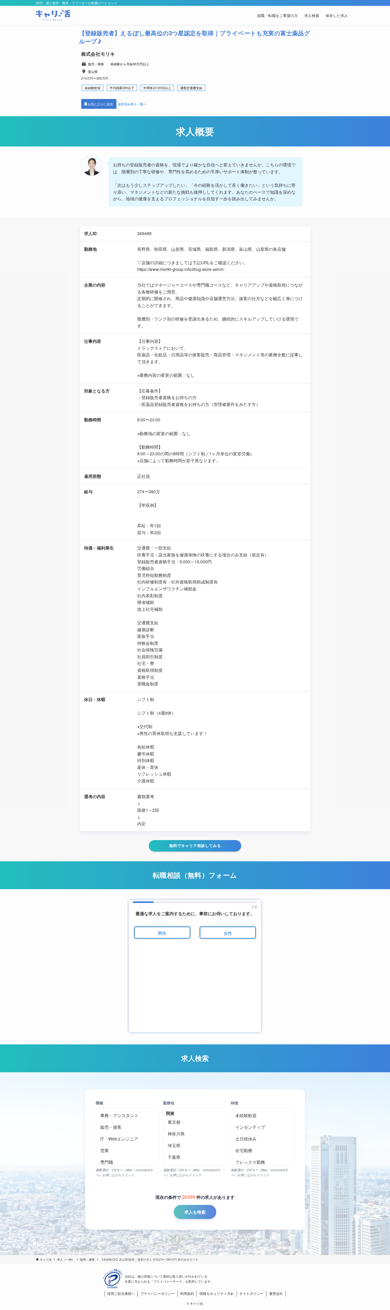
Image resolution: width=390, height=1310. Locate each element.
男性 (162, 933)
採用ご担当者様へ (121, 1293)
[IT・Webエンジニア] (127, 1139)
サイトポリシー (251, 1293)
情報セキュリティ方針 (217, 1293)
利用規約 (187, 1293)
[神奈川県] (195, 1134)
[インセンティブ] (262, 1127)
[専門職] (127, 1162)
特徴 (234, 1102)
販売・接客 (96, 64)
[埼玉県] (195, 1145)
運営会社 (276, 1293)
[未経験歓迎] (262, 1115)
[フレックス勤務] (262, 1162)
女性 (228, 933)
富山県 (93, 71)
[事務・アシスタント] (127, 1115)
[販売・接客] (127, 1127)
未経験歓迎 (93, 87)
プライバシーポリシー (157, 1293)
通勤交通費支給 (191, 87)
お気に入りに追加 (101, 104)
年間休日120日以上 (157, 87)
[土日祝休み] (262, 1139)
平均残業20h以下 (122, 87)
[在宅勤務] (262, 1150)
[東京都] (195, 1122)
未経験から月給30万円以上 (129, 64)
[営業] (127, 1150)
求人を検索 (195, 1212)
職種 (99, 1102)
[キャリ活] (53, 15)
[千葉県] (195, 1157)
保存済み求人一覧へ (132, 104)
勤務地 (168, 1102)
